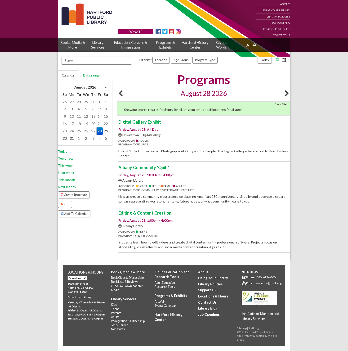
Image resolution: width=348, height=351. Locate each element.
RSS (66, 204)
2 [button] (65, 109)
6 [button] (93, 109)
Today (264, 60)
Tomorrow (65, 158)
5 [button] (86, 109)
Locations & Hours (276, 29)
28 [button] (79, 101)
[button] (277, 60)
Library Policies (278, 16)
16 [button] (64, 123)
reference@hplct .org (267, 283)
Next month (67, 187)
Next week (66, 173)
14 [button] (100, 116)
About (285, 4)
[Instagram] (178, 31)
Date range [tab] (91, 75)
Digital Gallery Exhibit (139, 122)
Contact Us (281, 35)
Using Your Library (276, 10)
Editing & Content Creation (144, 213)
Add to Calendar (75, 214)
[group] (85, 113)
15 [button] (106, 116)
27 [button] (72, 101)
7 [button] (100, 109)
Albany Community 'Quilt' (143, 167)
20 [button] (93, 123)
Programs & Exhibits (165, 44)
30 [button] (93, 101)
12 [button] (86, 116)
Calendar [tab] (68, 75)
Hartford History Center (195, 44)
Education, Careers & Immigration (130, 44)
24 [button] (72, 131)
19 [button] (86, 123)
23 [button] (64, 131)
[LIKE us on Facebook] (158, 31)
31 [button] (100, 101)
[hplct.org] (86, 14)
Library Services (97, 44)
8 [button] (106, 109)
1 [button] (106, 101)
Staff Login (254, 328)
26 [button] (64, 101)
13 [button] (93, 116)
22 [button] (106, 123)
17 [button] (72, 123)
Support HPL (281, 22)
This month (66, 180)
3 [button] (72, 109)
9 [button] (65, 116)
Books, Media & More (72, 44)
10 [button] (72, 116)
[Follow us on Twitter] (165, 31)
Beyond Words (221, 44)
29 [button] (86, 101)
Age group (181, 60)
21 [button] (100, 123)
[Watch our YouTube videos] (171, 31)
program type (205, 60)
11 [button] (79, 116)
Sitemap (242, 328)
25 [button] (79, 131)
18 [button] (79, 123)
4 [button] (79, 109)
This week (65, 165)
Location (161, 60)
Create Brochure (75, 195)
